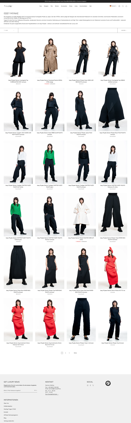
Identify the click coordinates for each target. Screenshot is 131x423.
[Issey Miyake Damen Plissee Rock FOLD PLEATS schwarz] (112, 109)
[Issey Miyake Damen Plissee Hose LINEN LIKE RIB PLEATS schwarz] (81, 57)
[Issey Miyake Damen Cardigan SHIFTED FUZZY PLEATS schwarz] (81, 162)
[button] (46, 6)
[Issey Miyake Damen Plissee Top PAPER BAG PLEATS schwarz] (49, 267)
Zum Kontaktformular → (51, 394)
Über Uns (6, 403)
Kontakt (6, 412)
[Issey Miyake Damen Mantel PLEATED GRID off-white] (81, 214)
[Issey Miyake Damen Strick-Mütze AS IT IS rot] (112, 267)
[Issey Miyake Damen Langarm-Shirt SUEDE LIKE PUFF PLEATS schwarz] (18, 109)
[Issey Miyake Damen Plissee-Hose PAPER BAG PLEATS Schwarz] (112, 214)
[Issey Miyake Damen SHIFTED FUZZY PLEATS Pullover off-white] (112, 162)
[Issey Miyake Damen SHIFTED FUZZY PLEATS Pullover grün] (18, 214)
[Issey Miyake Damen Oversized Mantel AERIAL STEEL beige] (49, 57)
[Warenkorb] (126, 6)
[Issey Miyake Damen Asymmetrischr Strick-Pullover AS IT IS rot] (18, 320)
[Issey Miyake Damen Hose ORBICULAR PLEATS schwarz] (49, 109)
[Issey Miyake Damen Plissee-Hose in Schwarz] (81, 320)
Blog (5, 418)
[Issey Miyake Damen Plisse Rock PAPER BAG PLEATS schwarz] (18, 267)
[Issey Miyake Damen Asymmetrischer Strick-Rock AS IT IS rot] (49, 320)
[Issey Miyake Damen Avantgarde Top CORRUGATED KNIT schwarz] (18, 57)
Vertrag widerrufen (9, 421)
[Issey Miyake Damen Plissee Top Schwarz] (112, 320)
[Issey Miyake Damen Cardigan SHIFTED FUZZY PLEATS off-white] (18, 162)
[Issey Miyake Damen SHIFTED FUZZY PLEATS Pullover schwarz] (49, 214)
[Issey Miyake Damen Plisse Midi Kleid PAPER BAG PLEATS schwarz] (81, 267)
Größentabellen (8, 406)
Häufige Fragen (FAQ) (10, 409)
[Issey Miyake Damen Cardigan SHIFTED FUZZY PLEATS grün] (49, 162)
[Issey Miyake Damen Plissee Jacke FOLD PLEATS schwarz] (81, 109)
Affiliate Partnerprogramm (11, 415)
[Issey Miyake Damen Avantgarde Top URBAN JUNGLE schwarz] (112, 57)
